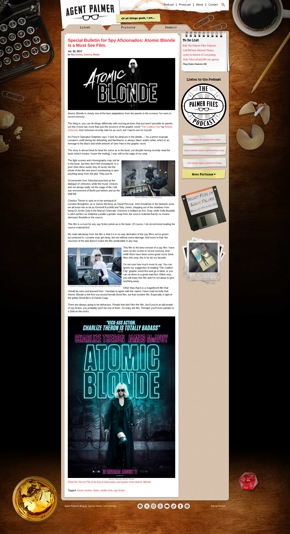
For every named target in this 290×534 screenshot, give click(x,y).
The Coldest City (151, 126)
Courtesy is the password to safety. (204, 139)
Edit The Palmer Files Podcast (199, 45)
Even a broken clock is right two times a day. (205, 150)
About (199, 4)
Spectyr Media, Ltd (97, 506)
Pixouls (222, 506)
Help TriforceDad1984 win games (201, 59)
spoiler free (106, 490)
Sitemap (112, 506)
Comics (88, 54)
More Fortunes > (204, 174)
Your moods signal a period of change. (204, 163)
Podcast (169, 4)
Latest (85, 27)
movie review (84, 490)
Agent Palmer (90, 12)
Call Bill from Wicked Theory (198, 50)
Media (96, 54)
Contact (213, 4)
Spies (96, 490)
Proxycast (185, 4)
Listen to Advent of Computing (199, 54)
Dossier (171, 27)
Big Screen (77, 54)
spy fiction (119, 490)
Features (128, 27)
